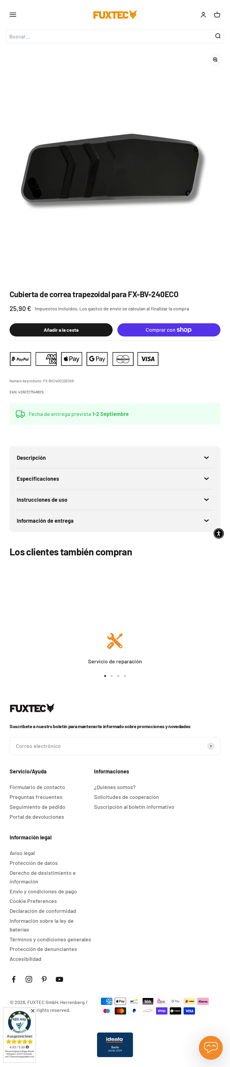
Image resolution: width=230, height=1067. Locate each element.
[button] (219, 533)
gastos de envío (104, 308)
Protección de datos (34, 862)
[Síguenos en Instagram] (29, 979)
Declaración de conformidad (43, 910)
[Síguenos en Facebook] (14, 979)
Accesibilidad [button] (25, 958)
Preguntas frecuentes (36, 797)
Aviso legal (22, 853)
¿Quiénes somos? (115, 787)
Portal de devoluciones (37, 816)
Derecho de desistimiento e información (43, 877)
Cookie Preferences (33, 901)
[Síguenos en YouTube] (59, 979)
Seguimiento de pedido (37, 806)
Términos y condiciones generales (50, 939)
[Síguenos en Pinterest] (44, 979)
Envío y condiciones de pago (43, 891)
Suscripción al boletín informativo (134, 806)
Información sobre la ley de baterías (42, 925)
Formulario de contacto (37, 787)
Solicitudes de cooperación (126, 797)
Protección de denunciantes (43, 949)
